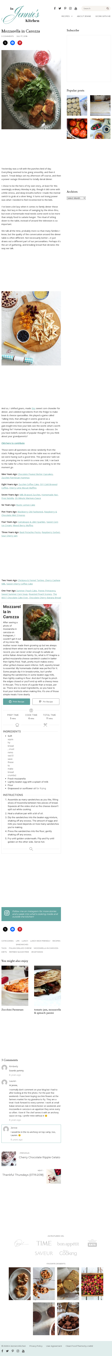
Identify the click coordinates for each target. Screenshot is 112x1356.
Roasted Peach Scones (40, 594)
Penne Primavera (46, 590)
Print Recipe (18, 701)
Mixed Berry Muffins (23, 525)
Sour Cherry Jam (9, 535)
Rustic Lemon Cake (25, 504)
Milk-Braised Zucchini (30, 494)
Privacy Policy (35, 1346)
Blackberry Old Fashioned (30, 511)
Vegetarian (37, 952)
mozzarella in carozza (46, 948)
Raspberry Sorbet (51, 532)
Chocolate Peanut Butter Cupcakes (35, 474)
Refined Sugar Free (19, 952)
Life (18, 941)
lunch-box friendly (40, 941)
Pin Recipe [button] (47, 701)
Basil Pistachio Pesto (30, 532)
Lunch (25, 941)
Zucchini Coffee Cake (29, 484)
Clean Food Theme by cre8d (79, 1346)
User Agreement (54, 1346)
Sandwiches (22, 944)
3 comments (7, 36)
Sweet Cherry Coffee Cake (19, 583)
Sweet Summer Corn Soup (14, 594)
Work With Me (103, 16)
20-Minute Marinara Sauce (28, 498)
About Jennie (84, 16)
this (33, 408)
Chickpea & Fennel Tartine (31, 580)
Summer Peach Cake (26, 590)
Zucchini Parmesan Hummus (15, 477)
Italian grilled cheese (20, 948)
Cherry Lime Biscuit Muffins (23, 487)
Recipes (66, 16)
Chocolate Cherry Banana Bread (45, 597)
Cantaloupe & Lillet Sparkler (31, 521)
